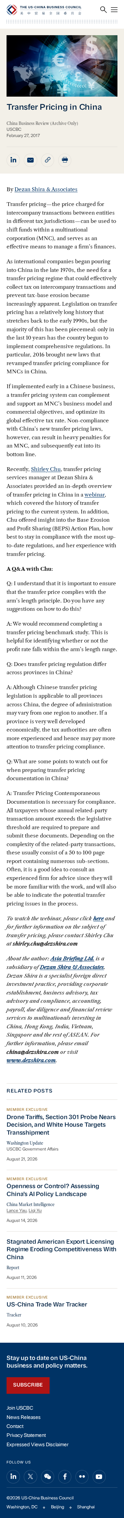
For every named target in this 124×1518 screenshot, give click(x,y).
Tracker (14, 1315)
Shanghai (86, 1507)
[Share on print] (64, 160)
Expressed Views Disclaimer (38, 1445)
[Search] (103, 10)
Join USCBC (20, 1408)
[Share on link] (47, 160)
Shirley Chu (46, 469)
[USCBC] (44, 9)
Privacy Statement (26, 1435)
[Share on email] (30, 160)
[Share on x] (30, 1476)
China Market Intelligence (30, 1204)
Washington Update (25, 1143)
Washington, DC (22, 1507)
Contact (15, 1426)
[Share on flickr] (82, 1476)
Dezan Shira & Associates (46, 189)
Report (13, 1267)
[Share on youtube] (99, 1476)
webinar (94, 494)
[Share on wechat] (47, 1476)
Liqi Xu (35, 1211)
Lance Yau (17, 1211)
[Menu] (114, 10)
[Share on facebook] (64, 1476)
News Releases (24, 1417)
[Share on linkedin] (13, 160)
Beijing (57, 1507)
